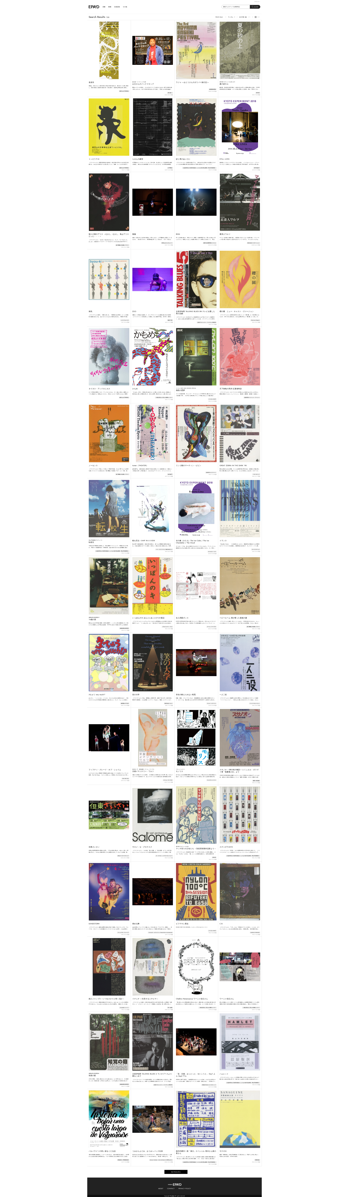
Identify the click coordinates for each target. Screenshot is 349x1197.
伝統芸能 (117, 7)
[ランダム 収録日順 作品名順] (231, 17)
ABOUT (160, 1189)
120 (249, 17)
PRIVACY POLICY (184, 1189)
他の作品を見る (176, 1172)
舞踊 (109, 7)
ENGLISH (256, 1)
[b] (258, 17)
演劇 (104, 7)
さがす (256, 7)
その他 (125, 7)
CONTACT (170, 1189)
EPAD (172, 1196)
